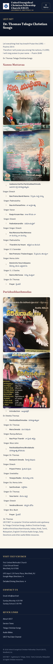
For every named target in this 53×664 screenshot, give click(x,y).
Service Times (8, 623)
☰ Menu (46, 6)
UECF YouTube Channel (12, 637)
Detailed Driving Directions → (14, 581)
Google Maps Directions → (13, 576)
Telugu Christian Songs (12, 628)
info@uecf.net (13, 596)
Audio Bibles (8, 632)
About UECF (8, 619)
